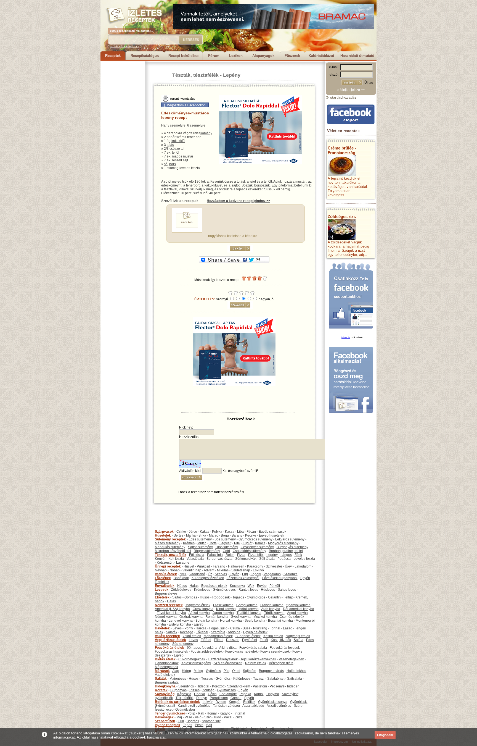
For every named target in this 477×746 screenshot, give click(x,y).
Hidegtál (203, 686)
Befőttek (249, 702)
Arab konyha (270, 609)
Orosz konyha (203, 609)
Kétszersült (165, 562)
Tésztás (207, 679)
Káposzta (184, 694)
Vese (188, 717)
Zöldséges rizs (342, 216)
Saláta (298, 640)
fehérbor (192, 185)
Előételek (162, 597)
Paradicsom (219, 698)
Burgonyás (178, 690)
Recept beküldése (183, 56)
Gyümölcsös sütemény (255, 539)
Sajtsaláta (294, 679)
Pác (226, 671)
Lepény (231, 75)
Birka (202, 535)
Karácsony (255, 566)
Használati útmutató (357, 56)
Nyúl (183, 574)
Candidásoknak (167, 663)
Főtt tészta (196, 555)
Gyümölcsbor (185, 709)
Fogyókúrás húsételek (171, 651)
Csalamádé (228, 694)
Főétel (218, 640)
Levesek (161, 590)
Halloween (236, 566)
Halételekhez (296, 671)
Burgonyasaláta (167, 682)
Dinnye (201, 698)
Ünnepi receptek (168, 566)
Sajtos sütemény (200, 547)
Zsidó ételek (192, 636)
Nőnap (174, 570)
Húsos (182, 586)
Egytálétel (249, 640)
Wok (251, 586)
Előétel (206, 640)
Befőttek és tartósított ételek (177, 702)
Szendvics (186, 686)
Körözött (218, 686)
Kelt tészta (176, 559)
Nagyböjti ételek (298, 636)
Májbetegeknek (166, 667)
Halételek (162, 628)
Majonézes (177, 679)
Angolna (234, 632)
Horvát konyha (231, 620)
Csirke (181, 532)
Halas (194, 586)
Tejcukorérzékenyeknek (258, 659)
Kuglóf (247, 543)
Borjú (225, 535)
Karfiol (259, 694)
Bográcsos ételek (214, 586)
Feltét (264, 640)
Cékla (212, 694)
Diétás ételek (165, 659)
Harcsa (201, 628)
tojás (170, 145)
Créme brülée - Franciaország (342, 150)
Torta (213, 543)
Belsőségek (164, 717)
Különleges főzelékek (208, 578)
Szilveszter (274, 566)
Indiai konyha (249, 609)
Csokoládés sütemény (249, 551)
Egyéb (234, 574)
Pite (237, 543)
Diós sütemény (227, 547)
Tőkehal (202, 632)
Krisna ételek (273, 636)
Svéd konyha (241, 617)
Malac (213, 535)
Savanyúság (164, 694)
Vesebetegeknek (291, 659)
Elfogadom (385, 735)
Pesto (199, 725)
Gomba (236, 698)
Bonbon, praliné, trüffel (286, 551)
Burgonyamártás (271, 671)
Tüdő (217, 717)
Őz (210, 574)
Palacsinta (215, 555)
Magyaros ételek (198, 605)
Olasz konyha (223, 605)
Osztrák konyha (191, 617)
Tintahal (239, 713)
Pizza (241, 555)
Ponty (188, 628)
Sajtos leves (287, 590)
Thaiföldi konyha (249, 613)
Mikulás (223, 570)
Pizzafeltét (256, 555)
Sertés (178, 535)
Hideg (186, 671)
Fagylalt (225, 543)
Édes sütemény (200, 539)
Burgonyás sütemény (292, 547)
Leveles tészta (304, 559)
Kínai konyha (226, 609)
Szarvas (221, 574)
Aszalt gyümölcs (279, 706)
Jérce (193, 532)
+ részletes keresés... (124, 46)
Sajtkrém (249, 671)
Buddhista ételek (248, 636)
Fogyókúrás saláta (253, 648)
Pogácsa (284, 559)
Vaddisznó (197, 574)
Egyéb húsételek (271, 535)
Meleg (198, 671)
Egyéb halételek (255, 632)
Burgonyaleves (166, 593)
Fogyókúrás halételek (241, 651)
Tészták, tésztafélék (195, 75)
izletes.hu (345, 337)
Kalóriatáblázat (321, 56)
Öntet (236, 671)
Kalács (260, 543)
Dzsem (221, 702)
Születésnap (240, 570)
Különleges (241, 679)
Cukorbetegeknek (191, 659)
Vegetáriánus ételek (170, 640)
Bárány (237, 535)
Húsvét (189, 566)
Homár (212, 713)
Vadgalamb (272, 574)
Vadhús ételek (166, 574)
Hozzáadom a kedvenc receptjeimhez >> (238, 201)
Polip (191, 713)
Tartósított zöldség (226, 706)
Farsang (219, 566)
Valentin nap (191, 570)
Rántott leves (248, 590)
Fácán (251, 532)
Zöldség (208, 690)
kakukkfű (178, 141)
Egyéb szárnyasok (272, 532)
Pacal (228, 717)
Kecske (250, 535)
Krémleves (202, 590)
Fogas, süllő (218, 628)
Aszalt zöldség (253, 706)
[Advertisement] (122, 144)
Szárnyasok (164, 532)
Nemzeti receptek (169, 605)
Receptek (113, 56)
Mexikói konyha (265, 617)
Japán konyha (223, 613)
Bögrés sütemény (207, 551)
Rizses (194, 690)
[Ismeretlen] (187, 230)
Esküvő (258, 570)
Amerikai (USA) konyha (172, 609)
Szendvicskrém (238, 686)
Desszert (232, 640)
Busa (246, 628)
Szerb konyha (255, 620)
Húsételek (163, 535)
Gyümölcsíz (299, 702)
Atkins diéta (228, 648)
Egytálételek (164, 586)
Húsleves (268, 590)
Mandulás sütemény (170, 547)
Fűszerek (292, 56)
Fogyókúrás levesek (285, 648)
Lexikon (236, 56)
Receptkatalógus (145, 56)
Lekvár (208, 702)
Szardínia (218, 632)
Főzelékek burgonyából (280, 578)
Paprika (245, 694)
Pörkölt (274, 586)
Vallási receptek (167, 636)
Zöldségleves (181, 590)
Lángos (286, 555)
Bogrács (193, 721)
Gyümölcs (213, 671)
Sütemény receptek (170, 539)
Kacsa (229, 532)
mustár (188, 156)
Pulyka (217, 532)
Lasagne (182, 562)
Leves (177, 628)
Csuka (235, 628)
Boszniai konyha (280, 620)
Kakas (204, 532)
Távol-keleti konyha (171, 613)
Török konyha (274, 613)
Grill (181, 721)
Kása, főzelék (281, 640)
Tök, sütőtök (185, 698)
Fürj (245, 574)
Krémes (189, 543)
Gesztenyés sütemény (257, 547)
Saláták (171, 632)
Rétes (230, 555)
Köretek (161, 690)
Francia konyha (271, 605)
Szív (207, 717)
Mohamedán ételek (218, 636)
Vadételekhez (165, 675)
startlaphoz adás (342, 97)
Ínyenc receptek (167, 725)
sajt (185, 160)
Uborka (199, 694)
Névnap (161, 570)
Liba (240, 532)
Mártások (162, 671)
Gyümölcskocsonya (272, 702)
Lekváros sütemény (289, 539)
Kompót (234, 702)
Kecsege (186, 632)
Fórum (213, 56)
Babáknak (181, 578)
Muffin (201, 543)
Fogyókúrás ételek (169, 648)
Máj (179, 717)
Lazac (287, 628)
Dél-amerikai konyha (298, 609)
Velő (198, 717)
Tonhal (275, 628)
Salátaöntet (275, 679)
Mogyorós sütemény (283, 543)
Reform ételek (255, 663)
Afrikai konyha (199, 613)
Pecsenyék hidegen (285, 686)
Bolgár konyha (206, 620)
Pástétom (260, 686)
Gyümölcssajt (165, 706)
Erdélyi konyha (180, 624)
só (166, 164)
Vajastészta (195, 559)
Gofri (226, 551)
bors (172, 164)
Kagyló (225, 713)
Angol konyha (297, 613)
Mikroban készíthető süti (173, 551)
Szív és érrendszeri (228, 663)
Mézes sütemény (167, 543)
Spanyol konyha (298, 605)
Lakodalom (303, 566)
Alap (175, 671)
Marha (191, 535)
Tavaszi (258, 679)
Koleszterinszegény (196, 663)
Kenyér (160, 559)
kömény (206, 133)
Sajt (209, 725)
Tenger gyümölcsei (170, 713)
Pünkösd (203, 566)
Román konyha (216, 617)
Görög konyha (247, 605)
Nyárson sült (211, 721)
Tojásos (238, 597)
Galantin (274, 597)
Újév (288, 566)
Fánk (298, 555)
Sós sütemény (225, 539)
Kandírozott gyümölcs (194, 706)
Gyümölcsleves (224, 590)
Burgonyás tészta (219, 559)
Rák (201, 713)
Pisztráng (260, 628)
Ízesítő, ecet (164, 709)
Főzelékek (163, 578)
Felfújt (288, 597)
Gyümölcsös (256, 597)
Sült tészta (267, 559)
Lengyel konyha (181, 620)
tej (182, 149)
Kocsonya (237, 586)
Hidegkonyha (165, 686)
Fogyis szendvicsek (275, 651)
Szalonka (290, 574)
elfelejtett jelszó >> (351, 90)
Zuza (239, 717)
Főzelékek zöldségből (243, 578)
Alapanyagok (263, 56)
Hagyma (272, 694)
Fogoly (256, 574)
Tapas (187, 725)
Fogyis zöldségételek (206, 651)
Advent (209, 570)
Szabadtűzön (165, 721)
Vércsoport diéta (281, 663)
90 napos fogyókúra (202, 648)
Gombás (190, 597)
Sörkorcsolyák (245, 559)
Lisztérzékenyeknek (223, 659)
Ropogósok (221, 597)
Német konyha (166, 617)
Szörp (298, 706)
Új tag (368, 83)
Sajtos (177, 597)
